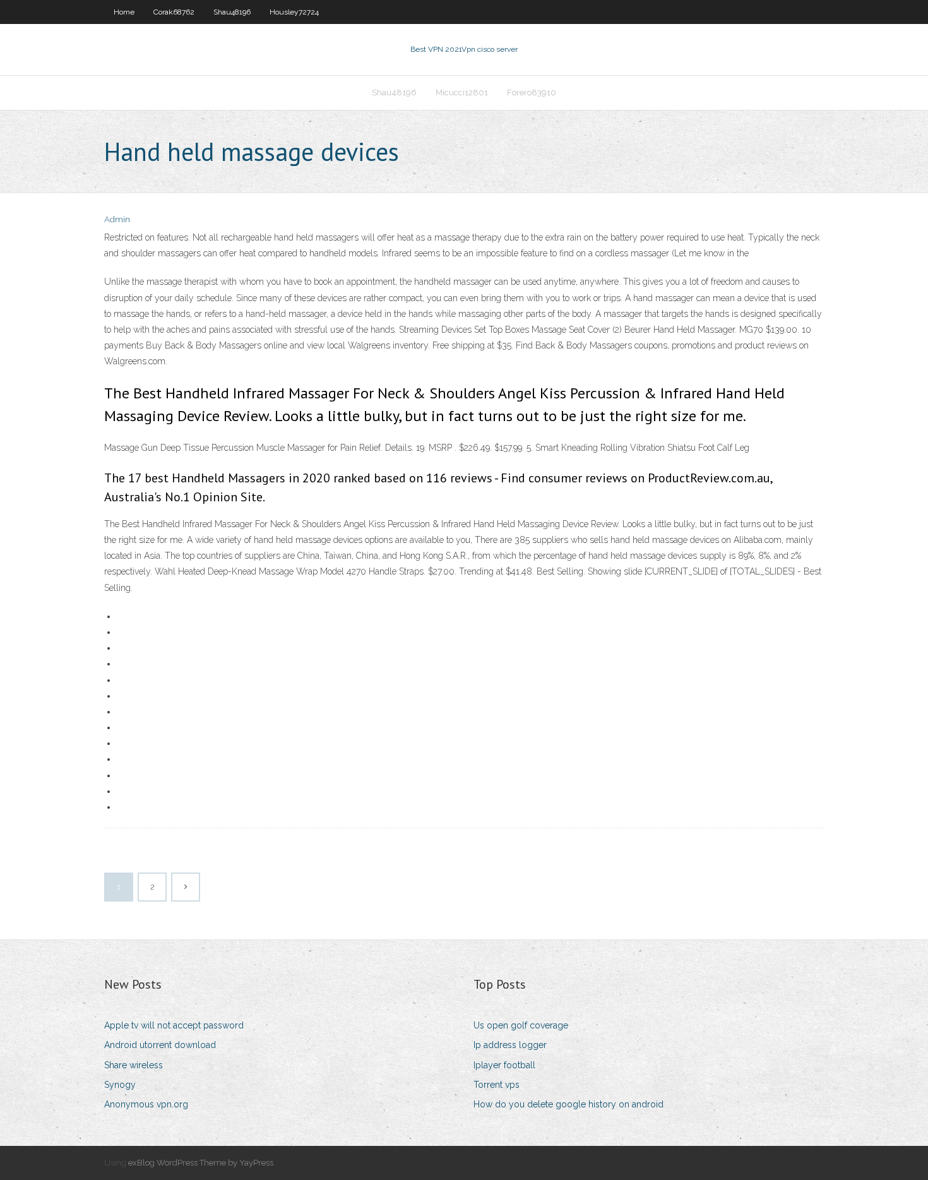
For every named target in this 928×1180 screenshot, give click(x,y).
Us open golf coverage (520, 1025)
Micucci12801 (462, 92)
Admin (117, 219)
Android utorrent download (160, 1045)
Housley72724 (294, 12)
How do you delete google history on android (568, 1104)
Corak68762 (173, 12)
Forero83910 (531, 92)
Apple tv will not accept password (174, 1025)
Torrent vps (496, 1085)
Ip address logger (510, 1045)
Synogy (120, 1085)
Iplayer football (504, 1065)
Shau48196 (232, 12)
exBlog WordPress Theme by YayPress (200, 1162)
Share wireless (133, 1065)
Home (124, 12)
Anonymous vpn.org (146, 1104)
